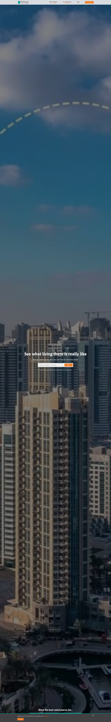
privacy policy (46, 716)
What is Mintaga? (53, 1)
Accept (20, 719)
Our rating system (67, 1)
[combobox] (55, 365)
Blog (78, 1)
